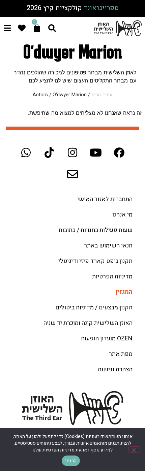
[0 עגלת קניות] (36, 28)
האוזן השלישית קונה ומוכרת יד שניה (88, 323)
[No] (134, 449)
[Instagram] (72, 152)
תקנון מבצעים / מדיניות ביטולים (94, 307)
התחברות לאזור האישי (105, 199)
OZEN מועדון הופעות (107, 338)
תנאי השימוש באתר (108, 245)
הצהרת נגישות (115, 369)
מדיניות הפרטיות (112, 276)
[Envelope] (72, 174)
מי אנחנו (122, 214)
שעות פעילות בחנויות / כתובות (96, 230)
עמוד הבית (101, 94)
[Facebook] (119, 152)
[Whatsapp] (26, 152)
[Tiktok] (49, 152)
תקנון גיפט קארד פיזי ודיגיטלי (95, 261)
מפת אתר (121, 354)
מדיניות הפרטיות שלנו (53, 449)
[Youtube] (96, 152)
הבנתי (71, 460)
